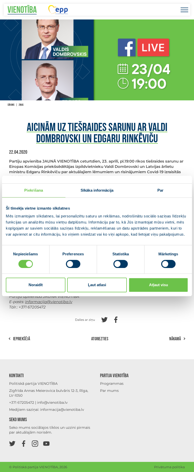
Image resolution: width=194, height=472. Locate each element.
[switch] (73, 264)
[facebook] (23, 443)
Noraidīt (36, 285)
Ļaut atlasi (97, 285)
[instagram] (35, 443)
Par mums (109, 390)
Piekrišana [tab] (33, 190)
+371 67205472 (21, 402)
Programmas (112, 383)
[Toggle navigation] (184, 10)
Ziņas (21, 104)
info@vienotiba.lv (52, 402)
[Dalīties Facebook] (116, 319)
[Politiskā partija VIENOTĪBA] (22, 9)
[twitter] (12, 443)
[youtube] (46, 443)
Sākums (11, 104)
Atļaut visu (158, 285)
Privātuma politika (169, 467)
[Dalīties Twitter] (104, 319)
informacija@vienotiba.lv (62, 409)
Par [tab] (160, 190)
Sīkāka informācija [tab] (97, 190)
